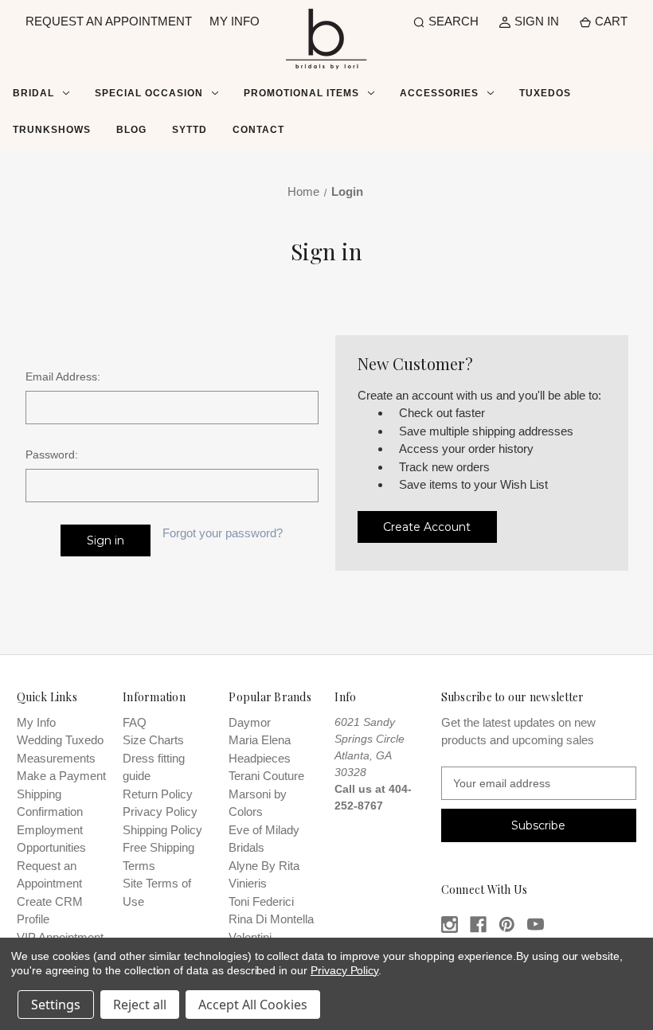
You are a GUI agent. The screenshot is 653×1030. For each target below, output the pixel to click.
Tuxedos (545, 93)
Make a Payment (61, 775)
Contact (258, 129)
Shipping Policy (162, 830)
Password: (51, 454)
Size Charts (153, 740)
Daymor (250, 722)
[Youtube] (535, 924)
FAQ (135, 722)
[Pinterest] (507, 924)
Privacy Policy (160, 811)
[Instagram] (449, 924)
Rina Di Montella (271, 919)
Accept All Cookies (252, 1004)
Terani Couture (266, 775)
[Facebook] (478, 924)
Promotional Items (301, 93)
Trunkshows (52, 129)
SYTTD (189, 129)
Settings (55, 1004)
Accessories (439, 93)
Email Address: (62, 376)
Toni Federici (261, 901)
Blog (131, 129)
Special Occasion (149, 93)
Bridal (33, 93)
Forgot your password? (222, 533)
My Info (36, 722)
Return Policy (158, 794)
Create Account (427, 527)
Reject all (139, 1004)
